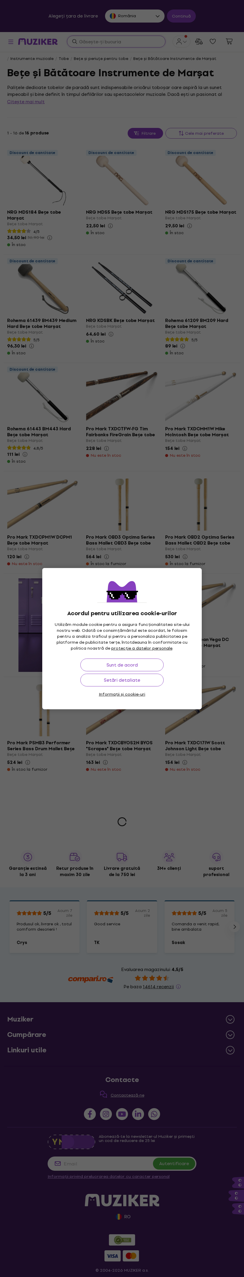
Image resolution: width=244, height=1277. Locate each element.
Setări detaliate (122, 680)
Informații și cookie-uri (122, 694)
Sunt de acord (122, 665)
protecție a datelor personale (141, 648)
